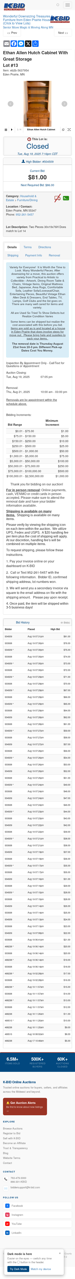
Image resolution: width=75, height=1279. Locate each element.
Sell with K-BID (11, 1138)
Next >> (63, 33)
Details (12, 247)
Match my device (41, 1269)
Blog (5, 1153)
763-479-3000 (18, 1178)
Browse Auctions (13, 1128)
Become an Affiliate (14, 1143)
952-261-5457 (25, 214)
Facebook (15, 1206)
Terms (28, 247)
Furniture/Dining (27, 200)
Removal (54, 255)
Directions (44, 247)
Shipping (12, 255)
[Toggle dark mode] (57, 5)
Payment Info (33, 255)
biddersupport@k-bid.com (25, 1187)
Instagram (14, 1215)
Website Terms (11, 1158)
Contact (7, 1163)
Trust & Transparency (15, 1148)
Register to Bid (11, 1133)
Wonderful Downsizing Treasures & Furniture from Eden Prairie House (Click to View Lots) (28, 19)
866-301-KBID (19, 1182)
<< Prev (12, 33)
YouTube (14, 1224)
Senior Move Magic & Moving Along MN (28, 27)
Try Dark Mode (18, 1269)
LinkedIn (13, 1233)
